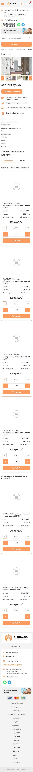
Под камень (16, 729)
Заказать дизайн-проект (12, 665)
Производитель (16, 744)
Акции (16, 740)
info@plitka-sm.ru (10, 20)
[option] (16, 66)
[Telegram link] (23, 24)
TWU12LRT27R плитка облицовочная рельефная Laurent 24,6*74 (16, 357)
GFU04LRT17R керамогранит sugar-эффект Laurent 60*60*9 (16, 589)
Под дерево (16, 733)
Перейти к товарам (12, 91)
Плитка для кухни (16, 707)
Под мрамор (16, 725)
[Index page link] (11, 3)
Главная (3, 49)
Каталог (11, 49)
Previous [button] (2, 78)
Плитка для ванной (16, 703)
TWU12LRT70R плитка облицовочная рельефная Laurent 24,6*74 (16, 432)
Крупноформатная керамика (16, 714)
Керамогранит (17, 718)
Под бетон (16, 736)
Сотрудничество (16, 755)
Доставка (16, 747)
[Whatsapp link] (18, 24)
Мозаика (17, 711)
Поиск (29, 38)
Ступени (16, 722)
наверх (29, 752)
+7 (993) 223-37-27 (9, 26)
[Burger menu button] (2, 4)
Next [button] (30, 78)
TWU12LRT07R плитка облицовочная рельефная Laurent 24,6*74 (16, 205)
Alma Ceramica (20, 49)
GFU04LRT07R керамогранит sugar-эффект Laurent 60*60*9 (16, 515)
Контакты (16, 762)
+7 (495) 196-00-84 (9, 23)
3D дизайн (16, 751)
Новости (16, 758)
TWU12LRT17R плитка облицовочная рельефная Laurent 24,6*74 (16, 281)
